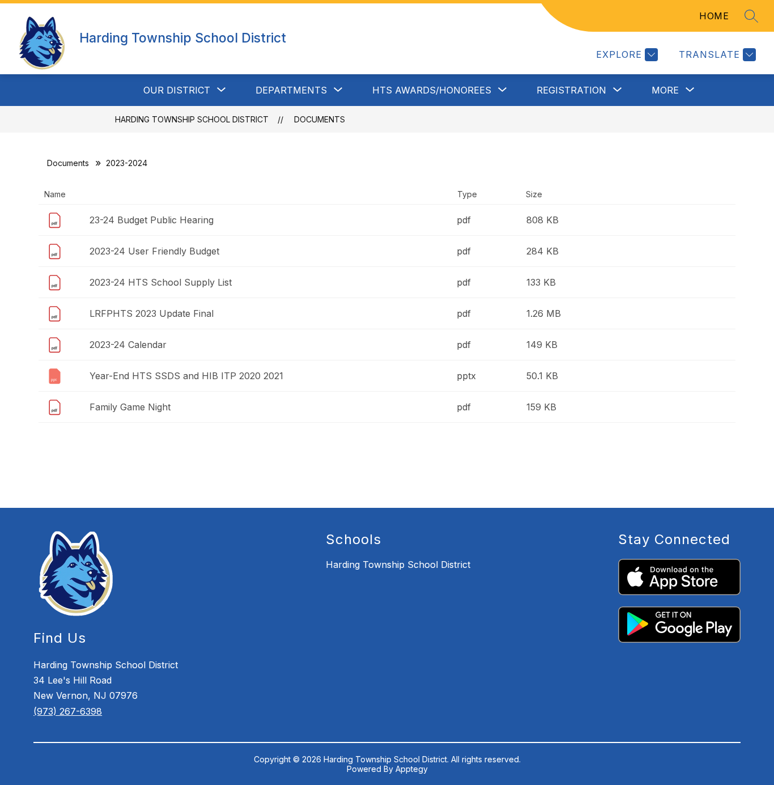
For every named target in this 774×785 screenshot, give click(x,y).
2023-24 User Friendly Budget (154, 251)
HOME (714, 16)
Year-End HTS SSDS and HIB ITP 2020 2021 (186, 375)
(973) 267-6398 (67, 711)
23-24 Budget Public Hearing (152, 220)
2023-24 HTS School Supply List (161, 282)
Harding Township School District (192, 119)
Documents (319, 119)
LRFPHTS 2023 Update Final (152, 313)
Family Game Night (130, 407)
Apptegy (411, 769)
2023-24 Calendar (128, 344)
